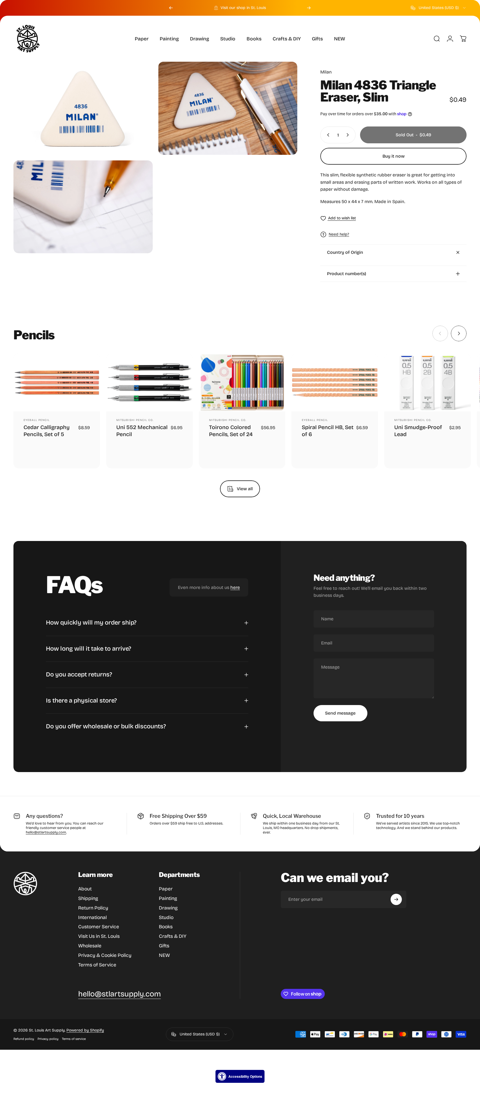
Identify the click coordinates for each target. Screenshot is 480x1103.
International (92, 917)
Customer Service (98, 927)
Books (166, 927)
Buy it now (393, 156)
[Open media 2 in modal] (228, 108)
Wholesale (89, 946)
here (235, 587)
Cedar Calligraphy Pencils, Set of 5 (46, 430)
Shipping (88, 898)
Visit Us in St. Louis (99, 936)
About (85, 889)
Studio (166, 917)
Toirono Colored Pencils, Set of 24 (231, 430)
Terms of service (74, 1039)
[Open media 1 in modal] (83, 108)
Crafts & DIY (172, 936)
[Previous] (171, 8)
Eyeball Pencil (37, 420)
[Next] (309, 8)
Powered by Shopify (85, 1030)
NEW (164, 955)
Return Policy (93, 908)
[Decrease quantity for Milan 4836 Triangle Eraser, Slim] (327, 135)
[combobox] (439, 8)
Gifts (164, 946)
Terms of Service (97, 965)
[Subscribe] (396, 899)
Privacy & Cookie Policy (104, 955)
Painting (168, 898)
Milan (326, 72)
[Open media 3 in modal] (83, 207)
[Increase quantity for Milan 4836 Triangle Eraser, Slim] (348, 135)
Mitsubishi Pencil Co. (135, 420)
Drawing (168, 908)
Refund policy (23, 1039)
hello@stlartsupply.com (46, 832)
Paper (166, 889)
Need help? (339, 234)
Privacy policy (48, 1039)
